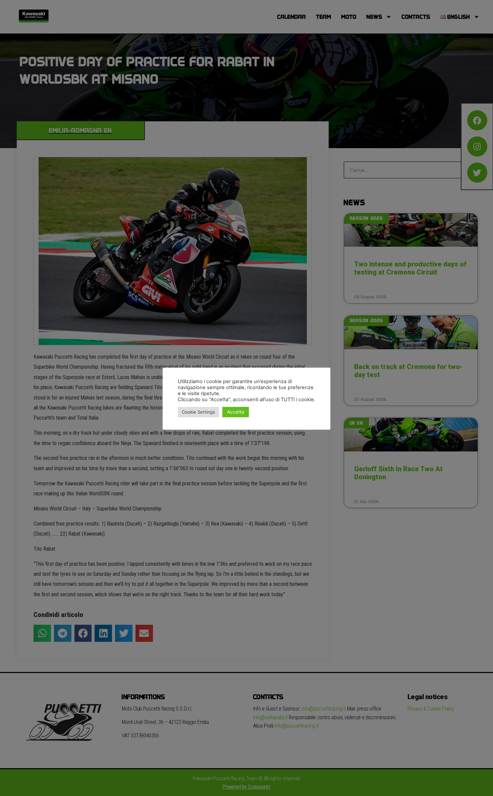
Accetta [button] (235, 412)
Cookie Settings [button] (198, 412)
